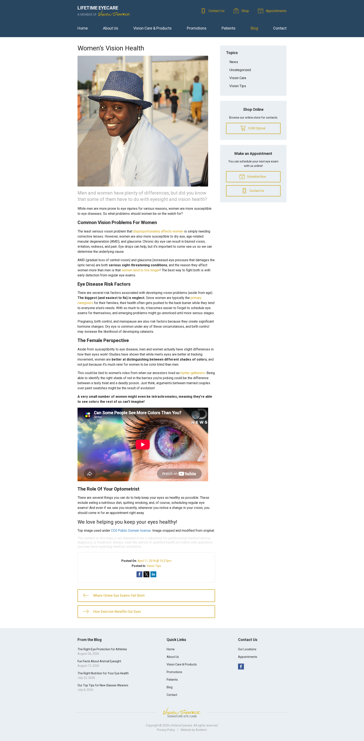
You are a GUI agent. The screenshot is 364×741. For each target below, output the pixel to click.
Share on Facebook (139, 574)
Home (83, 28)
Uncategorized (240, 70)
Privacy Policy (166, 730)
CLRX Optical (256, 128)
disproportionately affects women (158, 231)
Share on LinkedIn (153, 574)
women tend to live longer (141, 270)
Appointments (275, 11)
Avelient (201, 730)
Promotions (196, 28)
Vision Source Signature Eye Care (182, 712)
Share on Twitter (146, 574)
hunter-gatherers (193, 373)
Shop (245, 11)
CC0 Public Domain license (131, 531)
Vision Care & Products (152, 28)
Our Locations (247, 649)
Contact (279, 28)
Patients (229, 28)
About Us (110, 28)
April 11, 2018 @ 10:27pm (154, 561)
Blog (254, 28)
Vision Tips (154, 566)
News (233, 62)
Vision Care (237, 78)
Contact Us (216, 11)
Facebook (241, 666)
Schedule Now (256, 176)
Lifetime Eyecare (181, 725)
